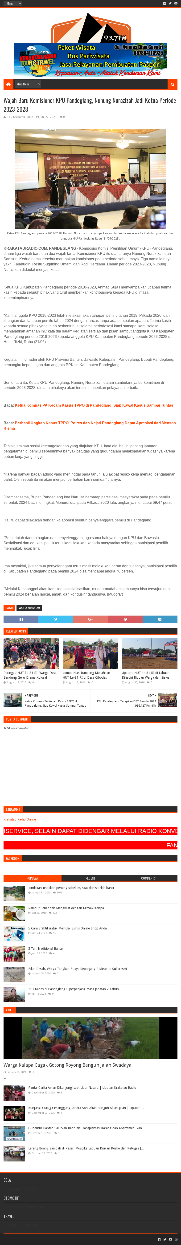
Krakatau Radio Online (20, 819)
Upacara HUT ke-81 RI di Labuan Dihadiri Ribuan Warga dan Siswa (145, 675)
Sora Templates (29, 1239)
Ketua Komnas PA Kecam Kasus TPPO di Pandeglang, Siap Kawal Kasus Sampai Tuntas (94, 405)
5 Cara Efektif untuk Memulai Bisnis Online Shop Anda (67, 928)
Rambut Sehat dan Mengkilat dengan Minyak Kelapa (66, 908)
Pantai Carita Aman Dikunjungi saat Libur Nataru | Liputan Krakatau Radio (82, 1087)
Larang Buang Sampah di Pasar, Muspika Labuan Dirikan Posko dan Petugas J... (86, 1148)
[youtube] (175, 3)
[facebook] (164, 3)
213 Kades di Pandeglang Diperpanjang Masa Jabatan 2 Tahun (73, 989)
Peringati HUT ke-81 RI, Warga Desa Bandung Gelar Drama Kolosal (30, 675)
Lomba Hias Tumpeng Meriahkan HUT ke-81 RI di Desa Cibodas (86, 675)
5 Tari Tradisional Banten (46, 948)
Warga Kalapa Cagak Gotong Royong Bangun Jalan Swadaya (68, 1065)
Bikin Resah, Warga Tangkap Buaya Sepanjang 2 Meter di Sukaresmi (77, 969)
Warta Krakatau (29, 608)
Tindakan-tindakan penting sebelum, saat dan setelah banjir (71, 888)
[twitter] (170, 3)
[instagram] (175, 1239)
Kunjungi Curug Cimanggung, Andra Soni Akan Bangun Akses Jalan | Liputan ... (86, 1108)
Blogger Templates (57, 1239)
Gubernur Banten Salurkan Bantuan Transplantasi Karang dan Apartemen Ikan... (86, 1128)
